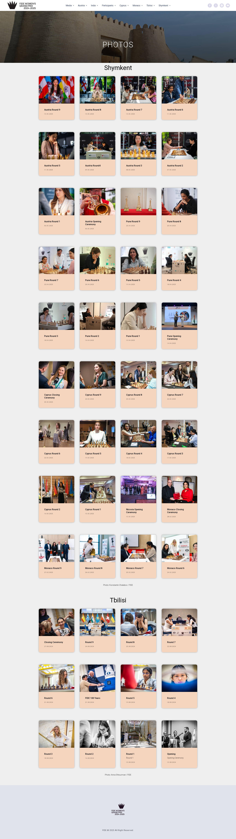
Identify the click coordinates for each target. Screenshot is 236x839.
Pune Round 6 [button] (92, 280)
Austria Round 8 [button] (93, 109)
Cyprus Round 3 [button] (175, 453)
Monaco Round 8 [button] (93, 568)
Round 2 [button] (89, 754)
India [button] (93, 5)
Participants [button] (108, 5)
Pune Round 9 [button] (133, 221)
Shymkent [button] (164, 5)
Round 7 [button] (171, 642)
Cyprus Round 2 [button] (52, 509)
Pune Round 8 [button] (174, 221)
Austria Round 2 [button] (175, 165)
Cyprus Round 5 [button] (93, 453)
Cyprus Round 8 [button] (134, 395)
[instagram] (222, 5)
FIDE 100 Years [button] (92, 698)
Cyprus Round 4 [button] (134, 453)
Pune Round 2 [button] (92, 336)
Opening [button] (171, 754)
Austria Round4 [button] (93, 165)
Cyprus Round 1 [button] (93, 509)
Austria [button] (81, 5)
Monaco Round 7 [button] (134, 568)
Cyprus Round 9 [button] (93, 395)
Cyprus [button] (123, 5)
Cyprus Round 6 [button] (52, 453)
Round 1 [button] (130, 754)
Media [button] (69, 5)
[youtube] (228, 5)
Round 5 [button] (130, 698)
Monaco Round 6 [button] (175, 568)
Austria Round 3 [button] (134, 165)
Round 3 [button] (48, 754)
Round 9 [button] (89, 642)
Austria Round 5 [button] (52, 165)
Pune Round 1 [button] (133, 336)
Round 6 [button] (48, 698)
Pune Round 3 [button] (51, 336)
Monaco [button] (137, 5)
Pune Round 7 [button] (51, 280)
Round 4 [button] (171, 698)
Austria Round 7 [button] (134, 109)
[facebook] (210, 5)
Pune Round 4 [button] (174, 280)
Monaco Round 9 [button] (52, 568)
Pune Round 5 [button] (133, 280)
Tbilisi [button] (150, 5)
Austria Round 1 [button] (52, 221)
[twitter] (216, 5)
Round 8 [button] (130, 642)
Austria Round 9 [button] (52, 109)
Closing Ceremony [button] (53, 642)
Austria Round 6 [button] (175, 109)
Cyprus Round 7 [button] (175, 395)
